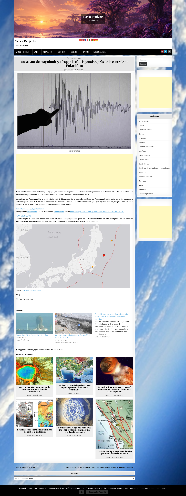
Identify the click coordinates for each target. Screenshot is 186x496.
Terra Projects (93, 17)
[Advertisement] (74, 171)
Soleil (141, 185)
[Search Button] (169, 51)
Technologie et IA (146, 194)
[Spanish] (96, 40)
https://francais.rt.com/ (32, 290)
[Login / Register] (165, 51)
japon (36, 350)
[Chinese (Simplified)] (80, 40)
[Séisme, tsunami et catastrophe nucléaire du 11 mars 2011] (73, 323)
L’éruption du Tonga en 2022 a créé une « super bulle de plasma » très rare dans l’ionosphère (74, 429)
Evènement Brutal (146, 147)
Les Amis (142, 151)
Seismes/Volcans (75, 58)
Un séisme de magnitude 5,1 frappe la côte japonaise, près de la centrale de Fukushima (74, 63)
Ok (82, 492)
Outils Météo (144, 164)
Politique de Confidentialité (97, 492)
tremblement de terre (54, 350)
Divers (141, 134)
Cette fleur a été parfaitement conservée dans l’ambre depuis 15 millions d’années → (100, 467)
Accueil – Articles (22, 52)
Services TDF (47, 52)
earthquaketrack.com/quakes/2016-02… (97, 212)
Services (142, 181)
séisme (42, 350)
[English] (83, 40)
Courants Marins (145, 130)
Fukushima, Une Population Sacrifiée (32, 335)
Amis (36, 52)
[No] (183, 490)
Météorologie (144, 155)
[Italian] (90, 40)
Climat (141, 125)
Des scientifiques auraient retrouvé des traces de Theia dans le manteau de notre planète (114, 389)
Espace (121, 363)
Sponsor (86, 52)
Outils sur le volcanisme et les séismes (154, 168)
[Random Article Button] (162, 51)
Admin (68, 70)
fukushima (28, 350)
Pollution (142, 172)
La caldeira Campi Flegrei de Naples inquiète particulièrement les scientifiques (74, 387)
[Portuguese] (93, 40)
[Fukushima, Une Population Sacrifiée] (34, 323)
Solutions (61, 52)
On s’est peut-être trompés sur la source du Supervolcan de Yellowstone (34, 389)
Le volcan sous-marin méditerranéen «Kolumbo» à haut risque (34, 430)
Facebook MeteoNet (99, 52)
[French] (87, 40)
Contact (74, 52)
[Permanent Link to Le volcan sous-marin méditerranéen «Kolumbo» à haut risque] (34, 413)
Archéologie (110, 363)
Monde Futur (144, 160)
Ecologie (142, 138)
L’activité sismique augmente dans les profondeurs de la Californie (114, 452)
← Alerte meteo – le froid (24, 467)
